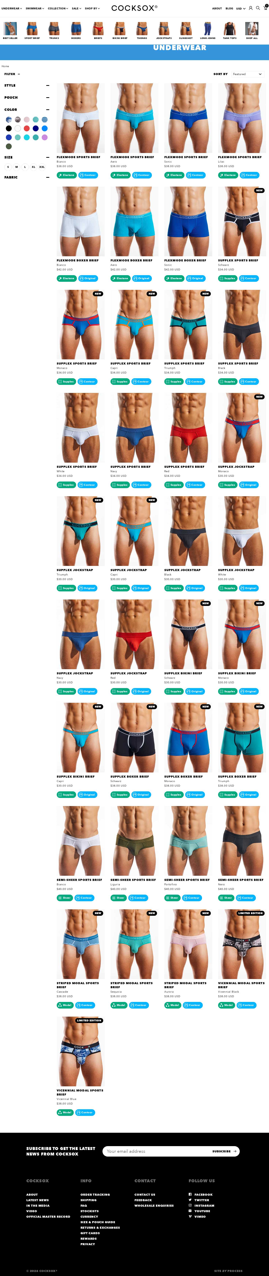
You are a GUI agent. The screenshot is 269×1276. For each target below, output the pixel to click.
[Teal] (36, 137)
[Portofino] (18, 137)
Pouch (11, 97)
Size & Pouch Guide (98, 1222)
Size (8, 157)
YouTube (202, 1211)
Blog (229, 8)
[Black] (9, 128)
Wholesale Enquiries (154, 1206)
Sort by (221, 74)
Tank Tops (229, 38)
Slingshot (186, 38)
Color (10, 109)
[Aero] (27, 137)
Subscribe (221, 1151)
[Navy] (36, 128)
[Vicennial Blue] (9, 119)
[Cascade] (45, 119)
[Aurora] (27, 119)
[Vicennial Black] (18, 119)
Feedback (143, 1200)
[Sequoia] (36, 119)
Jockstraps (164, 38)
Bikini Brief (120, 38)
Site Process (228, 1271)
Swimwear (34, 8)
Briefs (98, 38)
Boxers (76, 38)
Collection (57, 8)
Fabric (11, 177)
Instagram (204, 1206)
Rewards (89, 1239)
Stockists (90, 1211)
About (217, 8)
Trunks (54, 38)
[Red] (27, 128)
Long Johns (208, 38)
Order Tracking (95, 1195)
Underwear (10, 8)
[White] (18, 128)
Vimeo (200, 1217)
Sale (75, 8)
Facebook (203, 1195)
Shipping (89, 1200)
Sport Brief (32, 38)
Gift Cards (90, 1233)
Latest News (37, 1200)
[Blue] (45, 128)
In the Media (38, 1206)
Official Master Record (48, 1217)
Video (31, 1211)
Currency (89, 1217)
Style (9, 85)
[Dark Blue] (9, 137)
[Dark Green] (9, 146)
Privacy (88, 1244)
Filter (9, 74)
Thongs (142, 38)
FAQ (84, 1206)
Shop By (91, 8)
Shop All (252, 38)
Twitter (201, 1200)
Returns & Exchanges (100, 1228)
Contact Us (144, 1195)
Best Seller (10, 38)
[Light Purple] (45, 137)
